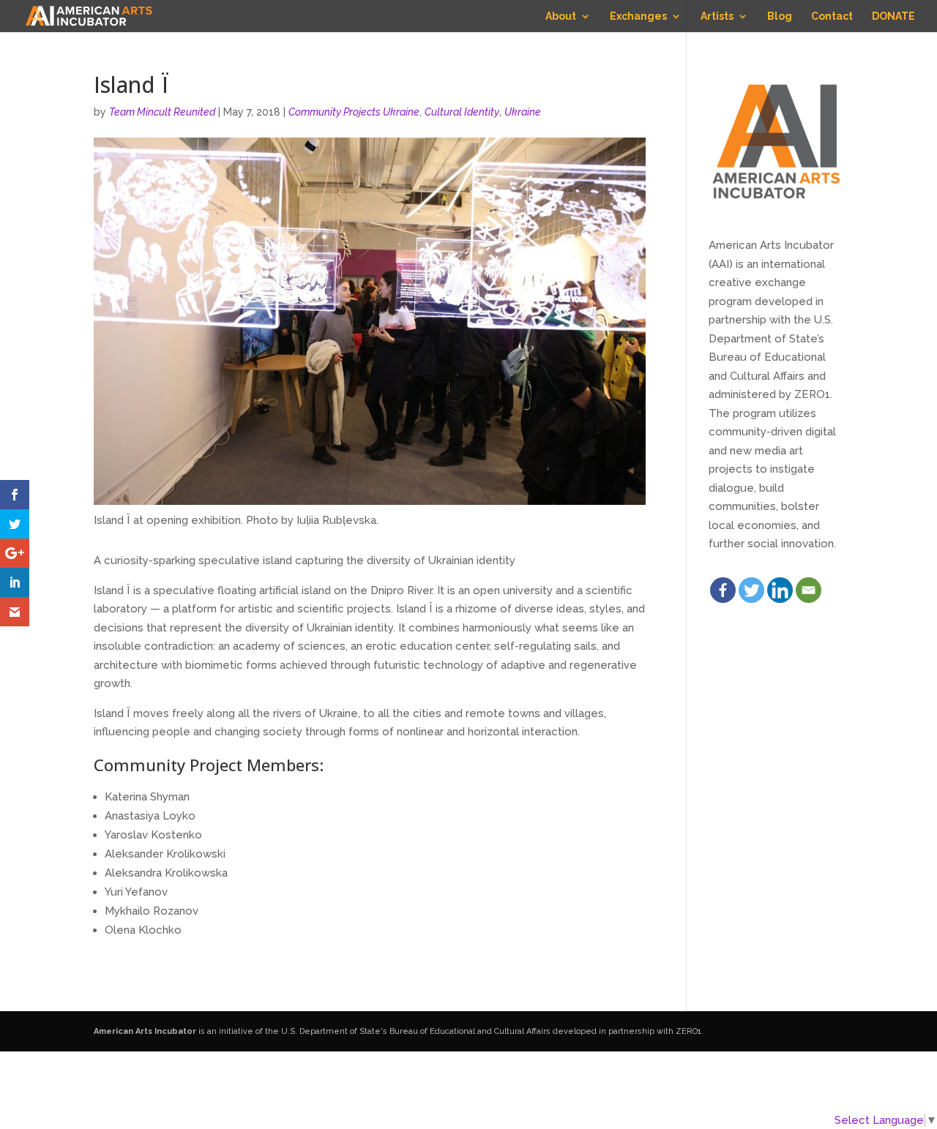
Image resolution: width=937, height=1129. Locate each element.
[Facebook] (723, 590)
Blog (779, 16)
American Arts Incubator (145, 1031)
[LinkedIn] (780, 590)
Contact (832, 16)
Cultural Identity (462, 112)
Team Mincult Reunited (162, 112)
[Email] (808, 590)
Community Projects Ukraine (353, 112)
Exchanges (638, 16)
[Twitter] (751, 590)
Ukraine (522, 112)
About (560, 16)
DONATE (893, 16)
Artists (717, 16)
